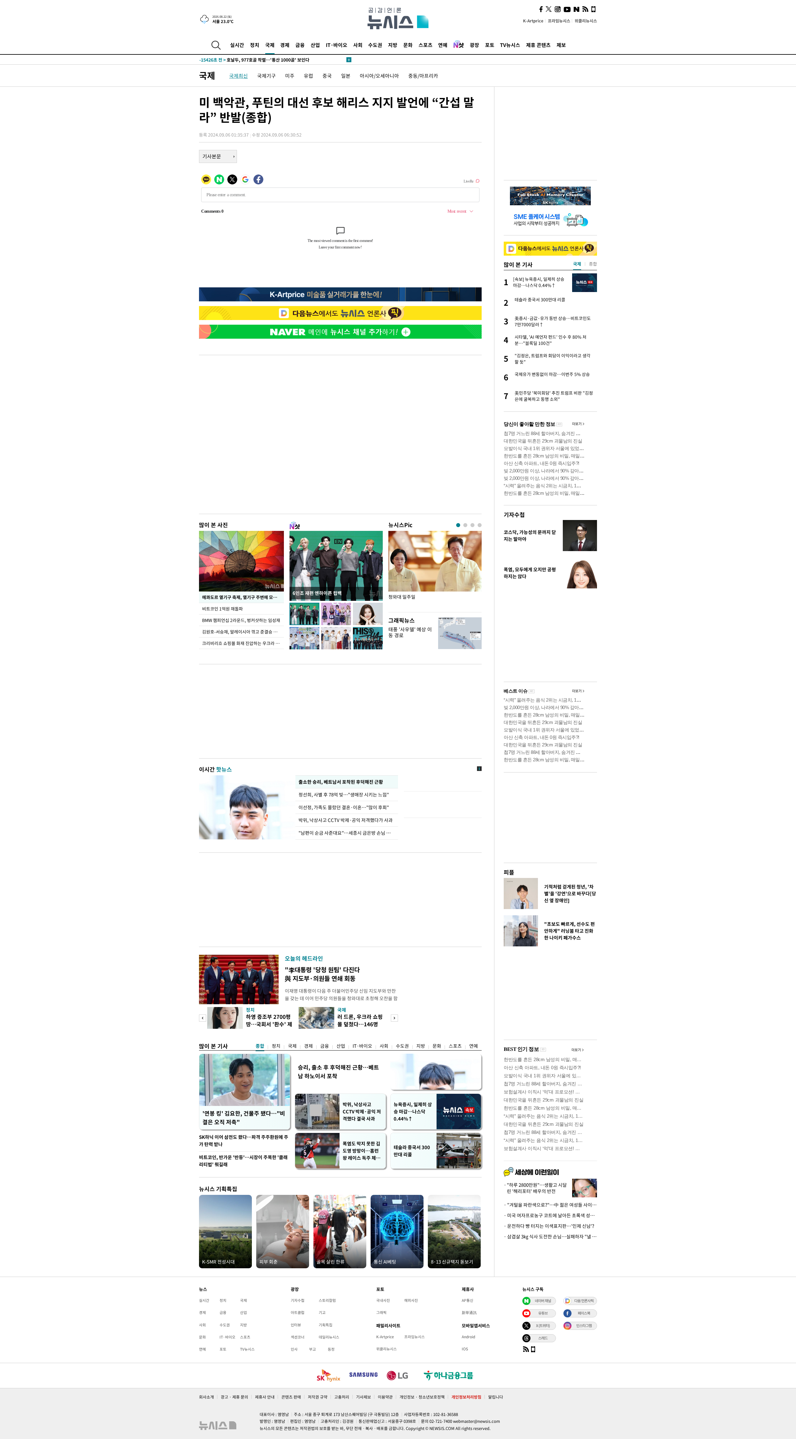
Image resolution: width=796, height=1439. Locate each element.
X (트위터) (543, 1325)
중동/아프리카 (423, 75)
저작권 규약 (317, 1397)
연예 (442, 45)
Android (468, 1336)
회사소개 (206, 1397)
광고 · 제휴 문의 (234, 1397)
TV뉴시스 (510, 45)
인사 (294, 1349)
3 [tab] (472, 525)
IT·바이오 (336, 45)
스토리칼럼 (327, 1300)
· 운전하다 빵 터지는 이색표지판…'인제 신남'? (549, 1226)
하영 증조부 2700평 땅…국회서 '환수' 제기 (269, 1024)
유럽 (308, 75)
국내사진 (383, 1300)
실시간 (237, 45)
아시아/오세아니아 (379, 75)
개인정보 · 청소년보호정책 (422, 1397)
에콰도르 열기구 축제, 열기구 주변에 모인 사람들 (243, 597)
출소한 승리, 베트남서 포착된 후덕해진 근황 (340, 781)
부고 (312, 1349)
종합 (260, 1045)
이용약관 (385, 1397)
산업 (315, 45)
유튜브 (543, 1313)
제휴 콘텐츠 (538, 45)
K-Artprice (533, 21)
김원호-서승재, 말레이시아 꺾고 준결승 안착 (241, 632)
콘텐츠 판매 (291, 1397)
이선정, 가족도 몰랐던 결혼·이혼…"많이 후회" (343, 807)
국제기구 (266, 75)
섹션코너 (297, 1337)
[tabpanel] (435, 570)
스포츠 (426, 45)
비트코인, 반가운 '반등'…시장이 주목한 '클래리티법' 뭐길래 (243, 1161)
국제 (270, 45)
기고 (322, 1312)
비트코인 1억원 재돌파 (222, 609)
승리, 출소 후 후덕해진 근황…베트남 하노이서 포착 (338, 1071)
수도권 (375, 45)
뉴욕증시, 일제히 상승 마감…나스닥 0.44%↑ (413, 1111)
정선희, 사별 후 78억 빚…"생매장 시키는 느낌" (344, 794)
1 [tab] (458, 525)
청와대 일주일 (401, 597)
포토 (489, 45)
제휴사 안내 (265, 1397)
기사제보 (363, 1397)
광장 (474, 45)
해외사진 (411, 1300)
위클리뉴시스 (586, 21)
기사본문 (211, 156)
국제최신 (238, 75)
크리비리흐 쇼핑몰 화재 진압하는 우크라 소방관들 (243, 643)
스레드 (543, 1338)
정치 (254, 45)
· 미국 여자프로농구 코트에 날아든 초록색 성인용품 (550, 1215)
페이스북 (584, 1313)
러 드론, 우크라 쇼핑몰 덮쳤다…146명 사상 (360, 1024)
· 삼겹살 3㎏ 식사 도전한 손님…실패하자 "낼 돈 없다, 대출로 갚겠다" (550, 1236)
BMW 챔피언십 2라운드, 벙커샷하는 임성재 (241, 620)
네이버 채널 (543, 1300)
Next (394, 1018)
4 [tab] (480, 525)
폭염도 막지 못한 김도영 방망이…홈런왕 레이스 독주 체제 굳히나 (361, 1151)
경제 (284, 45)
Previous (202, 1018)
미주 (289, 75)
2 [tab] (465, 525)
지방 (392, 45)
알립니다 (495, 1397)
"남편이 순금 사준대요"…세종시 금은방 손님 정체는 (346, 832)
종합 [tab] (593, 264)
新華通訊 (469, 1312)
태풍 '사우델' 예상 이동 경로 (410, 632)
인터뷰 (296, 1325)
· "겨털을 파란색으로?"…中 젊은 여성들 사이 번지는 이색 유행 (550, 1205)
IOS (465, 1349)
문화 (408, 45)
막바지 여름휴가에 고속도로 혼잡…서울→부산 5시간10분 (264, 60)
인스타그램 (584, 1325)
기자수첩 (514, 514)
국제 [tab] (577, 264)
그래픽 (381, 1312)
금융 (300, 45)
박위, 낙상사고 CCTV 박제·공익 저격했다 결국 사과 (362, 1111)
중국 (327, 75)
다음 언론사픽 (584, 1300)
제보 (561, 45)
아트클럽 (297, 1312)
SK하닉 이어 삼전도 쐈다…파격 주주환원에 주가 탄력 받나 (243, 1141)
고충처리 (341, 1397)
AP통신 (467, 1300)
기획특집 (325, 1325)
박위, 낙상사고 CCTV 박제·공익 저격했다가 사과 (345, 820)
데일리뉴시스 (329, 1337)
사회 (358, 45)
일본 (345, 75)
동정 (331, 1349)
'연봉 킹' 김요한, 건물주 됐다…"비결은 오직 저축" (243, 1117)
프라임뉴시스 (559, 21)
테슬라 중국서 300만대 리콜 (412, 1151)
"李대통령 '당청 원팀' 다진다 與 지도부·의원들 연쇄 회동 (322, 974)
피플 (509, 872)
